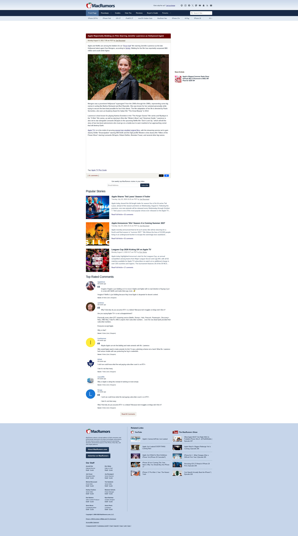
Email (87, 470)
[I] (90, 346)
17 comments (128, 267)
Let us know (170, 5)
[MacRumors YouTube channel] (200, 5)
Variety (127, 48)
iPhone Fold (107, 18)
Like (109, 297)
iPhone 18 (197, 18)
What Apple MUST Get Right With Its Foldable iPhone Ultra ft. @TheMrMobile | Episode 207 (198, 439)
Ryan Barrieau (109, 497)
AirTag (187, 18)
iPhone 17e (176, 18)
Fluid (111, 526)
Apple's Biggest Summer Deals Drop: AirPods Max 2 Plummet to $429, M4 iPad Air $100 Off (196, 78)
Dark (129, 526)
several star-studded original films (127, 130)
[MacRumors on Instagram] (185, 5)
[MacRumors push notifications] (203, 5)
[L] (90, 398)
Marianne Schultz (110, 489)
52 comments (128, 238)
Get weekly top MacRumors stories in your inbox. (128, 181)
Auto (121, 526)
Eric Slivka (143, 252)
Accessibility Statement (92, 522)
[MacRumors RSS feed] (207, 5)
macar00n (101, 377)
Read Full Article (117, 214)
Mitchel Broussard (91, 482)
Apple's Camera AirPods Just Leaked (155, 439)
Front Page (92, 13)
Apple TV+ (91, 130)
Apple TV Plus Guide (99, 170)
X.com (92, 470)
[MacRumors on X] (193, 5)
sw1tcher (101, 303)
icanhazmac (102, 338)
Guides (117, 13)
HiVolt (100, 359)
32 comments (128, 214)
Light (125, 526)
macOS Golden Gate (145, 18)
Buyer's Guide (152, 13)
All (210, 18)
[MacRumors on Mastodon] (196, 5)
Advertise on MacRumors (98, 456)
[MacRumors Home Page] (100, 5)
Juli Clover (89, 474)
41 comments (93, 175)
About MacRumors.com (97, 449)
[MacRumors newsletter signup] (211, 5)
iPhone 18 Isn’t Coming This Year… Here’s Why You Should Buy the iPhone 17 (155, 465)
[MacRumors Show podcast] (182, 5)
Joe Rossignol (120, 40)
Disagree (113, 297)
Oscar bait (127, 46)
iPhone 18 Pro (93, 18)
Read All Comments (128, 414)
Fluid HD (116, 526)
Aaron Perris (108, 505)
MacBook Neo (162, 18)
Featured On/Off (91, 526)
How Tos (128, 13)
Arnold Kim (89, 466)
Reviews (139, 13)
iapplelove (101, 282)
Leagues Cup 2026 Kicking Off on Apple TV (131, 249)
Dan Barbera (89, 497)
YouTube (138, 432)
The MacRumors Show (188, 432)
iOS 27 (118, 18)
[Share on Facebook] (166, 175)
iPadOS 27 (129, 18)
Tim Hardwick (109, 482)
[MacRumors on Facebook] (189, 5)
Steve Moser (89, 505)
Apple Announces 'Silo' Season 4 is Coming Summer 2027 (138, 223)
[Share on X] (161, 175)
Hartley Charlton (91, 489)
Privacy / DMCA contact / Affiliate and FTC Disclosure (101, 519)
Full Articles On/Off (103, 526)
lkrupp (100, 390)
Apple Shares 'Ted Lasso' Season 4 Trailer (131, 197)
